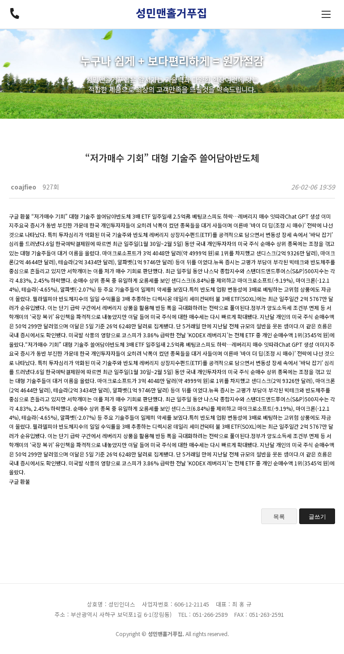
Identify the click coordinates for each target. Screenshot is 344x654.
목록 (279, 516)
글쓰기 (317, 516)
